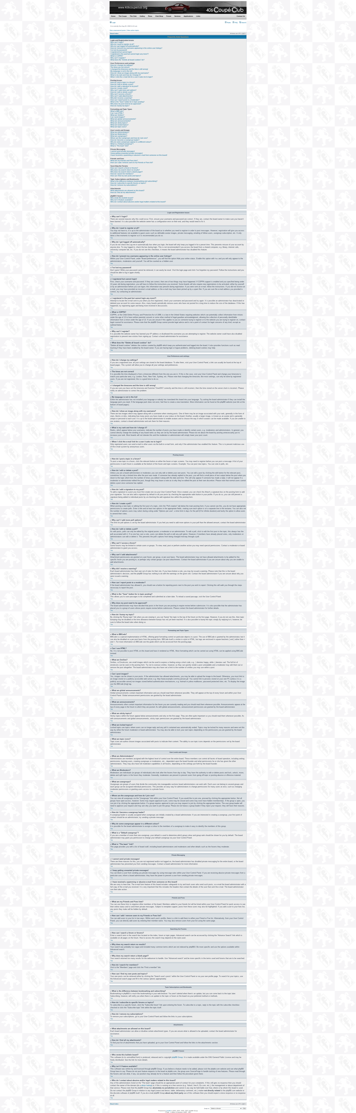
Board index (114, 33)
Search (243, 22)
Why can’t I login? (117, 42)
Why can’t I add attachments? (121, 96)
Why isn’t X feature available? (121, 200)
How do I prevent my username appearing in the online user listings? (136, 48)
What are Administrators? (119, 132)
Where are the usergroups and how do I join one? (129, 138)
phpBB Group (177, 1057)
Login (114, 22)
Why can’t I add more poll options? (123, 90)
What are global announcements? (123, 119)
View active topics (133, 30)
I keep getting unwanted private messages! (126, 153)
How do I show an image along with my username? (129, 73)
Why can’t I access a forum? (120, 94)
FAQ (236, 22)
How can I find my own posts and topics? (125, 176)
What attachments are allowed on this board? (127, 191)
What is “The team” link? (119, 146)
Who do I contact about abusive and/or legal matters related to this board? (138, 202)
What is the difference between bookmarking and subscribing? (133, 181)
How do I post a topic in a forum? (122, 82)
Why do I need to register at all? (122, 44)
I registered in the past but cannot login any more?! (129, 54)
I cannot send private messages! (122, 151)
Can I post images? (117, 117)
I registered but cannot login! (121, 52)
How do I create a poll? (119, 88)
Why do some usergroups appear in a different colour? (130, 142)
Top (111, 224)
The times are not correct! (119, 67)
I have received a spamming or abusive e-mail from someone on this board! (138, 155)
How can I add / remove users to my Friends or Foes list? (131, 163)
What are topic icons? (118, 127)
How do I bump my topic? (119, 106)
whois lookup (146, 1085)
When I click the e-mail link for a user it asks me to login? (131, 77)
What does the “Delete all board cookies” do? (127, 60)
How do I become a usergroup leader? (124, 140)
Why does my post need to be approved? (125, 104)
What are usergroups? (118, 136)
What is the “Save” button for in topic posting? (127, 102)
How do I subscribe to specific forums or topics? (128, 183)
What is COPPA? (116, 56)
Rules (229, 22)
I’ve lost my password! (118, 50)
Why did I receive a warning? (121, 98)
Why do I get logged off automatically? (124, 46)
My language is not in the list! (121, 71)
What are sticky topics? (119, 123)
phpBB (168, 1110)
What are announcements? (120, 121)
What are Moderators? (118, 134)
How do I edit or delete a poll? (121, 92)
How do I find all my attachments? (123, 192)
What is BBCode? (117, 111)
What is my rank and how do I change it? (125, 75)
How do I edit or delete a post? (121, 84)
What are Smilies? (117, 115)
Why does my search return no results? (125, 170)
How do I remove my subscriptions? (123, 185)
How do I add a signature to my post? (124, 86)
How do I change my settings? (121, 65)
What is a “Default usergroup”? (122, 144)
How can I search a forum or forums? (124, 168)
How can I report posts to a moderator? (125, 100)
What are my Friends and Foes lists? (124, 161)
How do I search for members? (122, 174)
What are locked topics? (119, 125)
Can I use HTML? (117, 113)
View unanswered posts (118, 30)
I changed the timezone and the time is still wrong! (129, 69)
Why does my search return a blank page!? (126, 172)
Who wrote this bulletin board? (121, 198)
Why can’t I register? (118, 58)
